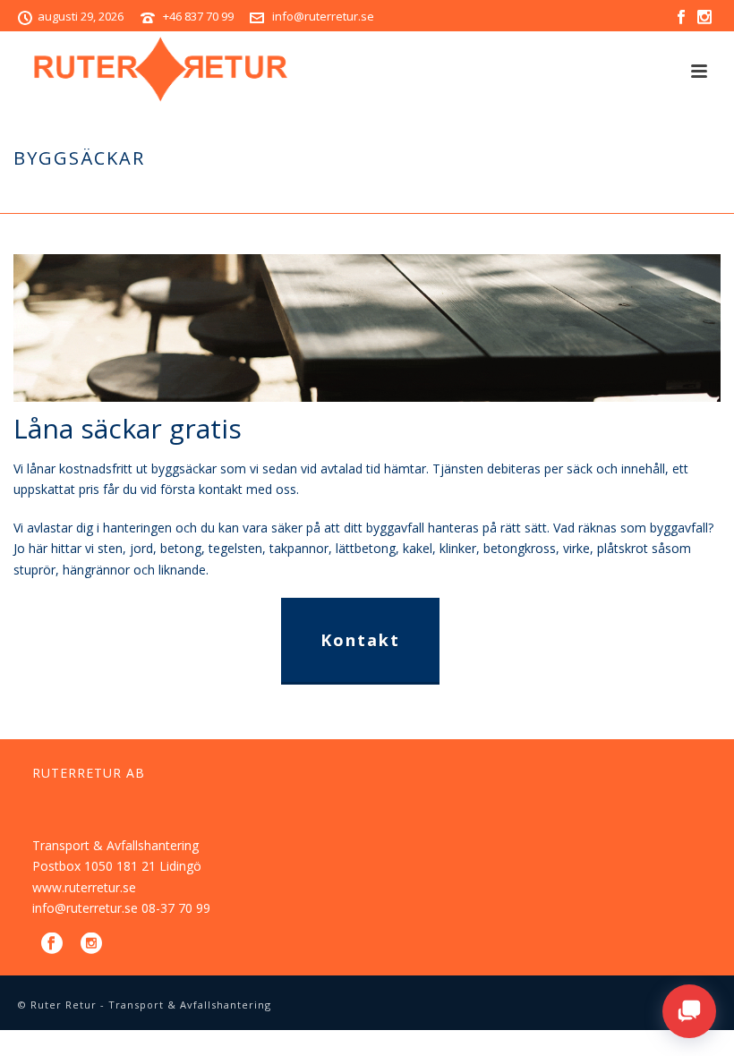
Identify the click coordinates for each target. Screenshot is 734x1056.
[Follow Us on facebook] (52, 944)
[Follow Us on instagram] (91, 944)
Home (606, 196)
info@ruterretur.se (323, 16)
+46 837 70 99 (198, 16)
